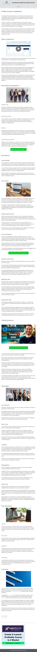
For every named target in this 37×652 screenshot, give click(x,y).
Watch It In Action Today (17, 149)
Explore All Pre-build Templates (17, 253)
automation (3, 597)
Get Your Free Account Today (18, 347)
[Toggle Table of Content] (5, 616)
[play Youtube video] (18, 334)
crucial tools (9, 595)
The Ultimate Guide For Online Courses (23, 2)
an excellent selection (15, 591)
